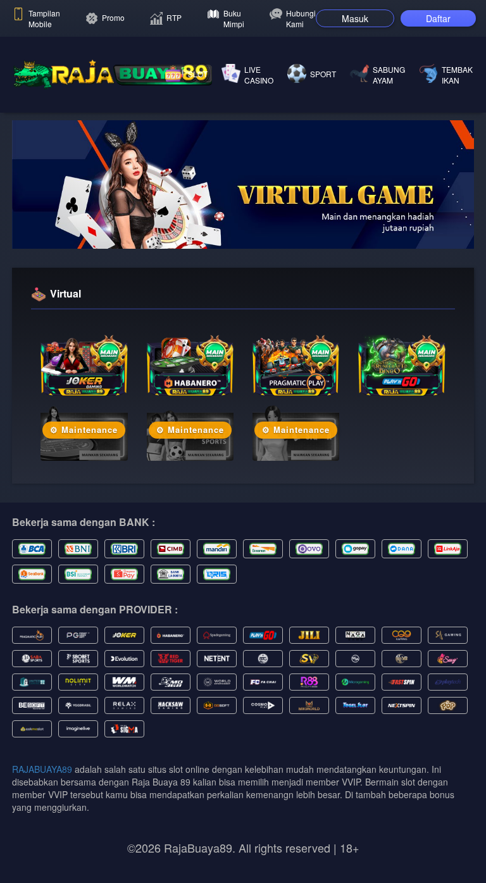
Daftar (438, 18)
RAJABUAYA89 (42, 769)
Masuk (355, 18)
